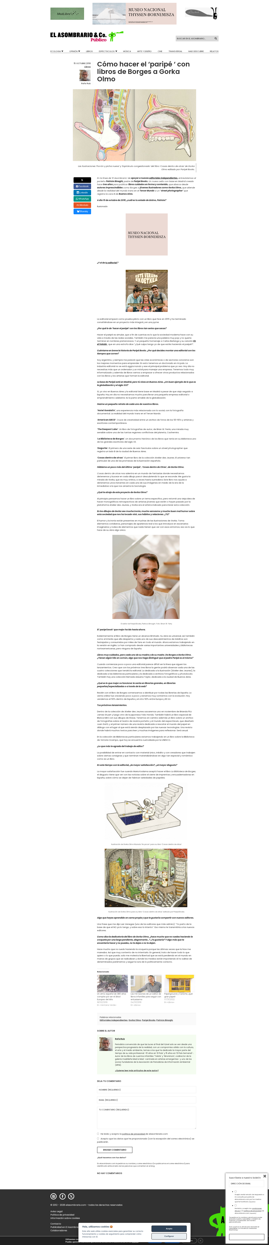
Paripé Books (148, 1020)
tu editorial (111, 262)
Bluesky (84, 211)
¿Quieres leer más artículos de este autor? (137, 1070)
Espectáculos (107, 51)
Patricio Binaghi (164, 1020)
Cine (160, 51)
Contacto (55, 1223)
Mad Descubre (196, 51)
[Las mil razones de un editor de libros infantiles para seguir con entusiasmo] (146, 983)
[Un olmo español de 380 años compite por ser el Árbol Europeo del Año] (112, 983)
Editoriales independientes (113, 1020)
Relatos (214, 51)
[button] (86, 36)
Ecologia (55, 51)
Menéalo (84, 205)
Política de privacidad (62, 1214)
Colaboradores (58, 1230)
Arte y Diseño (144, 51)
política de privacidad (133, 1133)
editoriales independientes (163, 178)
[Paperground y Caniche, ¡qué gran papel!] (179, 983)
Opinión (73, 51)
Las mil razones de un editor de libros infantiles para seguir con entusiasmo (146, 996)
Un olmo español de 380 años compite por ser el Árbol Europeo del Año (111, 996)
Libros (89, 51)
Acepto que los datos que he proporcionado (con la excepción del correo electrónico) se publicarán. (145, 1140)
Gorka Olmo (134, 1020)
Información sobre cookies (65, 1218)
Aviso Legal (56, 1211)
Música (127, 51)
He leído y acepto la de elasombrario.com (134, 1133)
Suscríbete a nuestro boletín (245, 1178)
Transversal (175, 51)
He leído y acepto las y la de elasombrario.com (249, 1210)
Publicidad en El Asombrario (65, 1227)
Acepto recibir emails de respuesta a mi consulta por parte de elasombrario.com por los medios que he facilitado (249, 1198)
